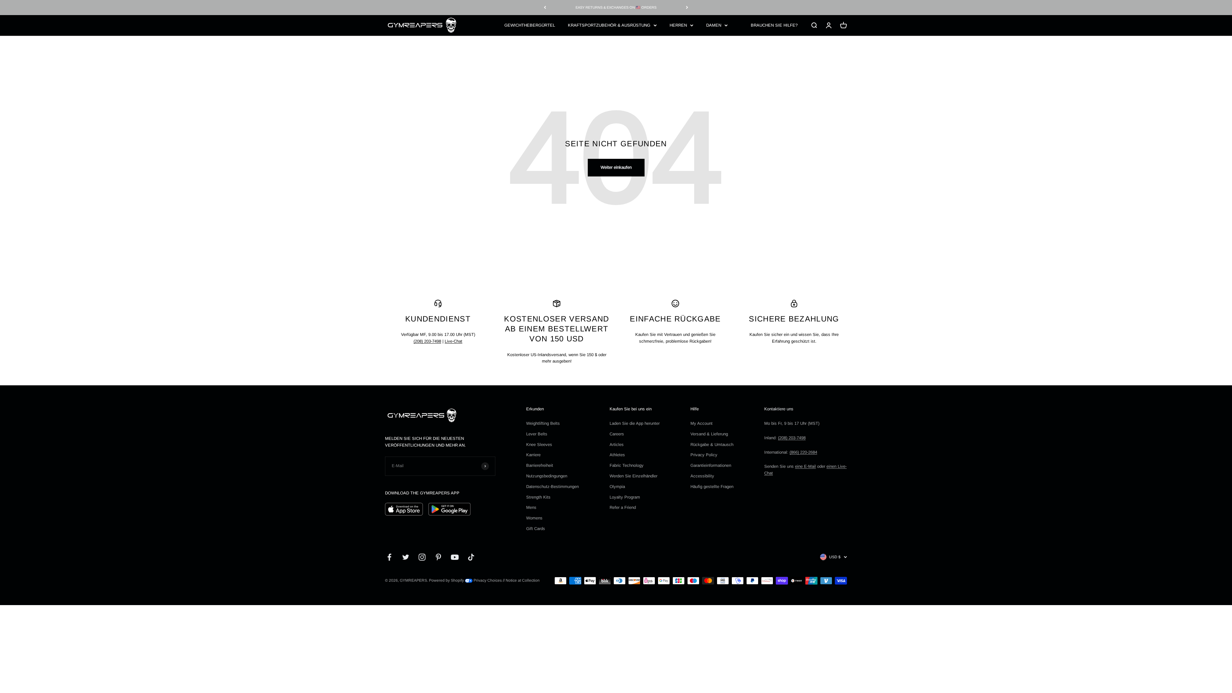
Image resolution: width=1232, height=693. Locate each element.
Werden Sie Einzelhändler (633, 476)
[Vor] (687, 7)
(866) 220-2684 (803, 452)
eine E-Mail (805, 466)
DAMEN (713, 24)
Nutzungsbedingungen (546, 476)
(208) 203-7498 (427, 341)
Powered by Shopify (446, 580)
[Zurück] (545, 7)
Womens (534, 518)
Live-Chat (453, 341)
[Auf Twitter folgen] (405, 557)
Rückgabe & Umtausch (711, 444)
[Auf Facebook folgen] (389, 557)
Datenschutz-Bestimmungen (552, 486)
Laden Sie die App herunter (635, 423)
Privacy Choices (487, 580)
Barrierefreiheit (539, 465)
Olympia (617, 486)
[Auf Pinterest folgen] (438, 557)
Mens (531, 507)
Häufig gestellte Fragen (711, 486)
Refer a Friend (623, 507)
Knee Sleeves (539, 444)
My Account (701, 423)
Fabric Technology (627, 465)
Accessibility (702, 476)
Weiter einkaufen (616, 167)
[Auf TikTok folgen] (471, 557)
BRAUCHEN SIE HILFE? (774, 24)
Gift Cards (535, 528)
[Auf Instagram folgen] (422, 557)
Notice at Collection (523, 580)
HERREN (678, 24)
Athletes (617, 454)
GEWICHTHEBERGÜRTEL (529, 24)
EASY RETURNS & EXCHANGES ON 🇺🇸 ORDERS (616, 7)
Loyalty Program (625, 497)
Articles (617, 444)
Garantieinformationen (710, 465)
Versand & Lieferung (709, 434)
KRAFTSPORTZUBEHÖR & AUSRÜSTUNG (609, 24)
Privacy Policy (703, 454)
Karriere (533, 454)
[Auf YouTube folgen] (454, 557)
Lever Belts (536, 434)
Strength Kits (538, 497)
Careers (617, 434)
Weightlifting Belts (543, 423)
